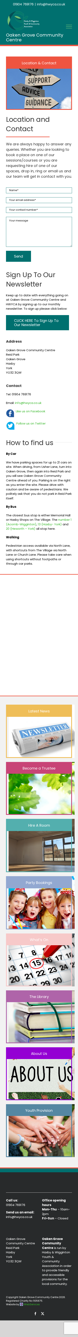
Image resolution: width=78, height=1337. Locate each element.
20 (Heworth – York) (20, 529)
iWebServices (32, 1304)
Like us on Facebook (30, 411)
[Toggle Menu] (69, 26)
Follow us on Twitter (31, 423)
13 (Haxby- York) (49, 524)
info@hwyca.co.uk (51, 4)
